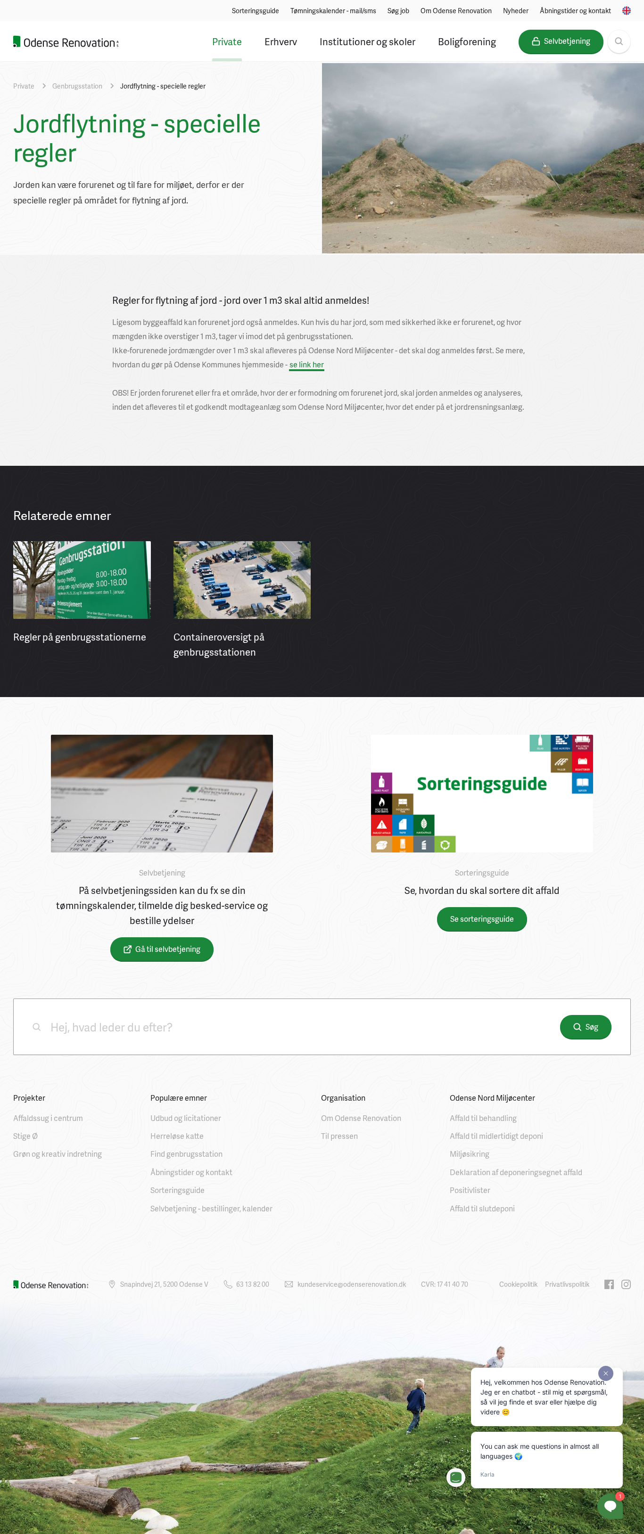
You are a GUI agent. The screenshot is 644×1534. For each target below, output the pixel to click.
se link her (306, 364)
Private (227, 41)
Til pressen (339, 1135)
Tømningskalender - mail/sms (333, 10)
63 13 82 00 (252, 1284)
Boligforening (467, 41)
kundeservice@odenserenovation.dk (351, 1284)
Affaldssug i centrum (48, 1117)
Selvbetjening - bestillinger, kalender (211, 1208)
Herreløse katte (177, 1135)
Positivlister (470, 1190)
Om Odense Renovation (456, 10)
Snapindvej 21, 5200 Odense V (164, 1284)
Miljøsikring (469, 1153)
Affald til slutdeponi (482, 1208)
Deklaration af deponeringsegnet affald (516, 1172)
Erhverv (280, 41)
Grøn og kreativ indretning (57, 1153)
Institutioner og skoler (367, 41)
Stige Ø (25, 1135)
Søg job (398, 10)
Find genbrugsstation (186, 1153)
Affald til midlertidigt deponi (496, 1135)
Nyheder (515, 10)
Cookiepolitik (518, 1284)
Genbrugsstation (77, 85)
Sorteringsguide (255, 10)
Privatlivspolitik (567, 1284)
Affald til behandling (483, 1117)
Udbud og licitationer (185, 1117)
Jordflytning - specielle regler (163, 85)
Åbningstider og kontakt (575, 10)
